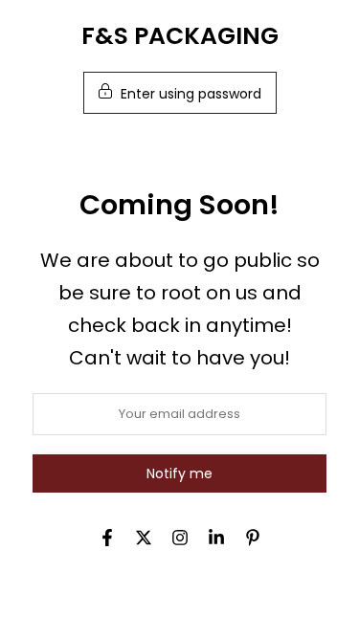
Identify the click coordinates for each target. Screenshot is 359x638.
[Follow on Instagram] (180, 537)
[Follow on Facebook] (107, 537)
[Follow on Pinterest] (252, 537)
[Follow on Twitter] (143, 537)
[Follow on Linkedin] (216, 537)
